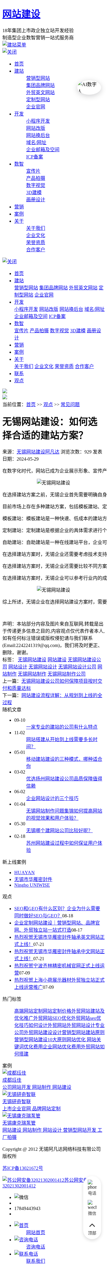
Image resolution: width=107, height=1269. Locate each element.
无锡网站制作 (32, 673)
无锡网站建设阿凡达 (38, 451)
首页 (19, 63)
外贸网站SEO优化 (52, 1018)
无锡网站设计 (43, 666)
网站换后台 (38, 135)
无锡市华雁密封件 (33, 879)
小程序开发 (38, 121)
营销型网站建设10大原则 (40, 1039)
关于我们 (35, 228)
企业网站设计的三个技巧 (52, 798)
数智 (19, 163)
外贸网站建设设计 (43, 1032)
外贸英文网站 (40, 92)
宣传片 (33, 171)
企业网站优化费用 (62, 1046)
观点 (19, 380)
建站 (19, 71)
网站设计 (17, 666)
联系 (19, 373)
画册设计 (35, 199)
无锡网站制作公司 (67, 673)
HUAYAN (24, 872)
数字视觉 (35, 185)
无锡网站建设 (32, 659)
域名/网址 (36, 142)
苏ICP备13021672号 (22, 1168)
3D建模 (34, 192)
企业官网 (35, 106)
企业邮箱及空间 (42, 149)
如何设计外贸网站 (48, 1025)
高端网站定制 (28, 1011)
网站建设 (21, 14)
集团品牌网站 (40, 85)
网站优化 (76, 1039)
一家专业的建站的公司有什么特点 (61, 726)
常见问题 (70, 404)
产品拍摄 (35, 178)
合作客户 (35, 249)
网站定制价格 (57, 1011)
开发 (19, 113)
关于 (19, 221)
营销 (19, 206)
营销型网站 (38, 78)
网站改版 (35, 128)
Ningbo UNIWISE (32, 885)
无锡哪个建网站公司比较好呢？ (59, 830)
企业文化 (35, 235)
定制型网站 (38, 99)
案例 (19, 213)
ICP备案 (34, 156)
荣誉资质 (35, 242)
